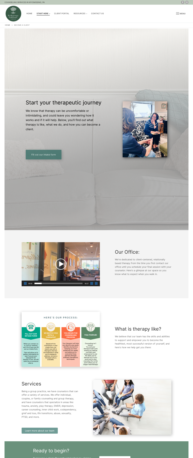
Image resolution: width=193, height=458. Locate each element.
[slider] (58, 283)
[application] (61, 264)
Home (7, 25)
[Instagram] (186, 2)
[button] (60, 264)
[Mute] (91, 283)
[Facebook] (182, 2)
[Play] (25, 283)
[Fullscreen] (96, 283)
